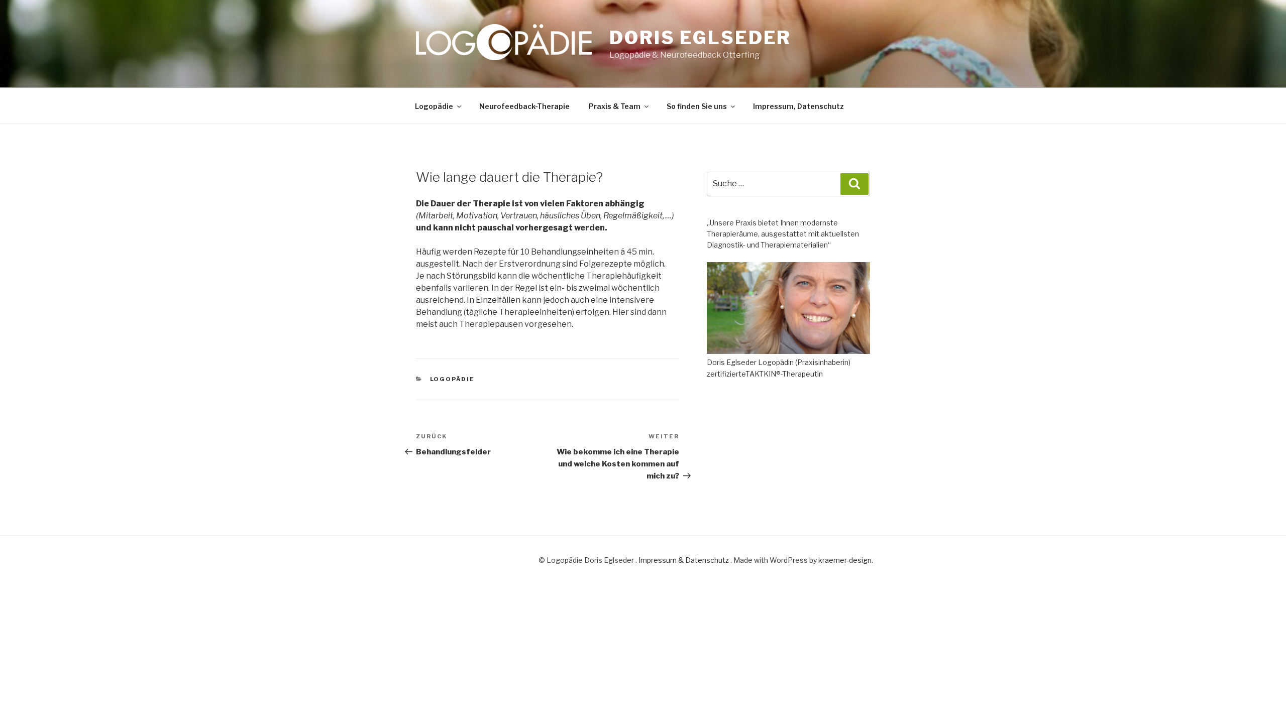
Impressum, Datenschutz (798, 106)
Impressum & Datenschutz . (685, 560)
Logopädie (434, 106)
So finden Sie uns (697, 106)
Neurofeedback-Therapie (524, 106)
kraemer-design (845, 560)
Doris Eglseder (700, 38)
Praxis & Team (614, 106)
